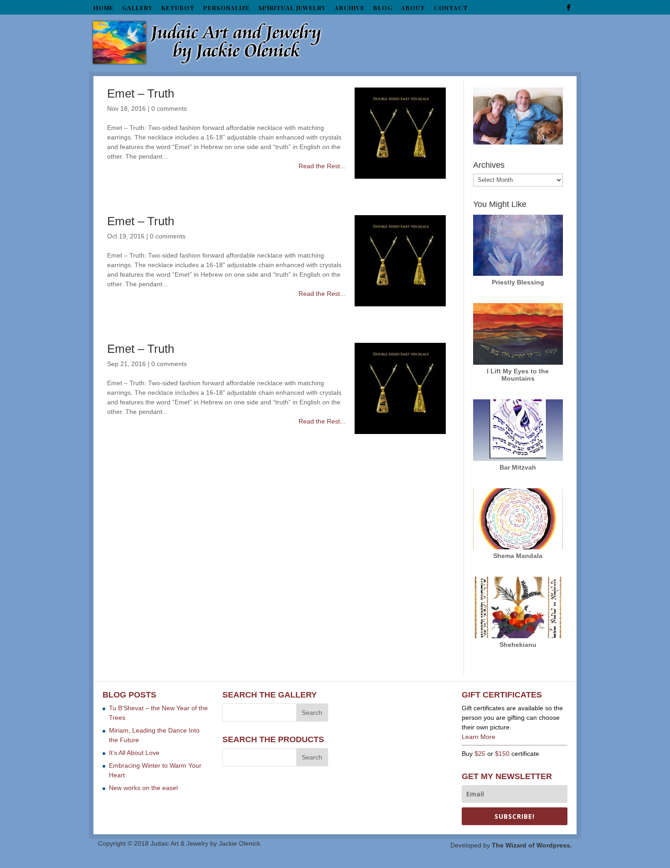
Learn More (478, 736)
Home (103, 8)
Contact (451, 8)
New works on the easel (143, 787)
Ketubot (178, 8)
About (413, 8)
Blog (382, 8)
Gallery (137, 8)
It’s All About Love (134, 752)
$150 (502, 753)
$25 (479, 753)
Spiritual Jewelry (292, 8)
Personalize (226, 8)
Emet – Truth (140, 93)
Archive (350, 8)
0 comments (169, 108)
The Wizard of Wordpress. (532, 845)
